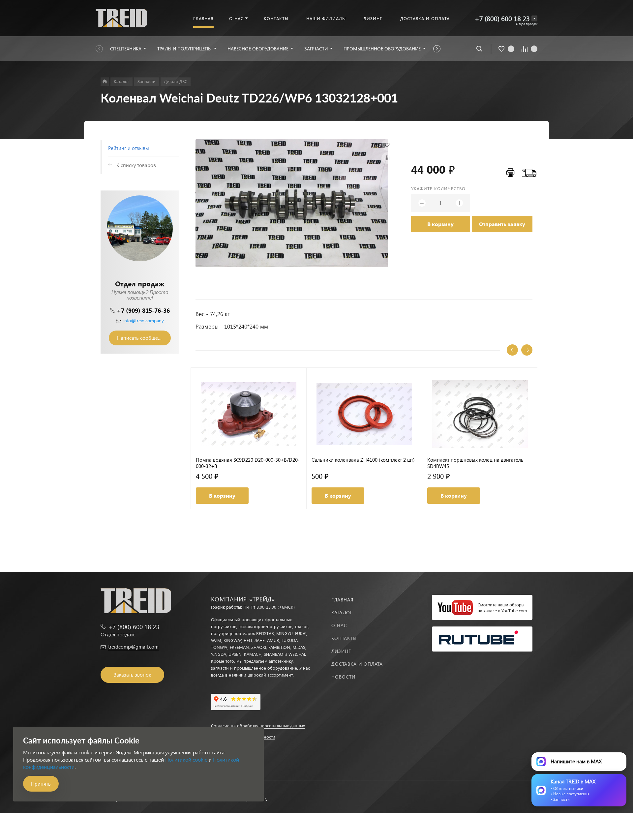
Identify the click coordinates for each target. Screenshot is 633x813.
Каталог (342, 612)
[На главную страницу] (121, 17)
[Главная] (105, 81)
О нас (339, 625)
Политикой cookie (186, 759)
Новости (343, 677)
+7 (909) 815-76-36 (143, 310)
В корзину (440, 223)
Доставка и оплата (357, 664)
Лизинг (341, 651)
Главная (342, 599)
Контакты (344, 638)
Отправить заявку (502, 223)
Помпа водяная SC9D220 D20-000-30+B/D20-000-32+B (248, 463)
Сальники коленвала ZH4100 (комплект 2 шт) (363, 460)
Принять (41, 783)
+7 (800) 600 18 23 (502, 18)
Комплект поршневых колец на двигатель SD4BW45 (475, 463)
